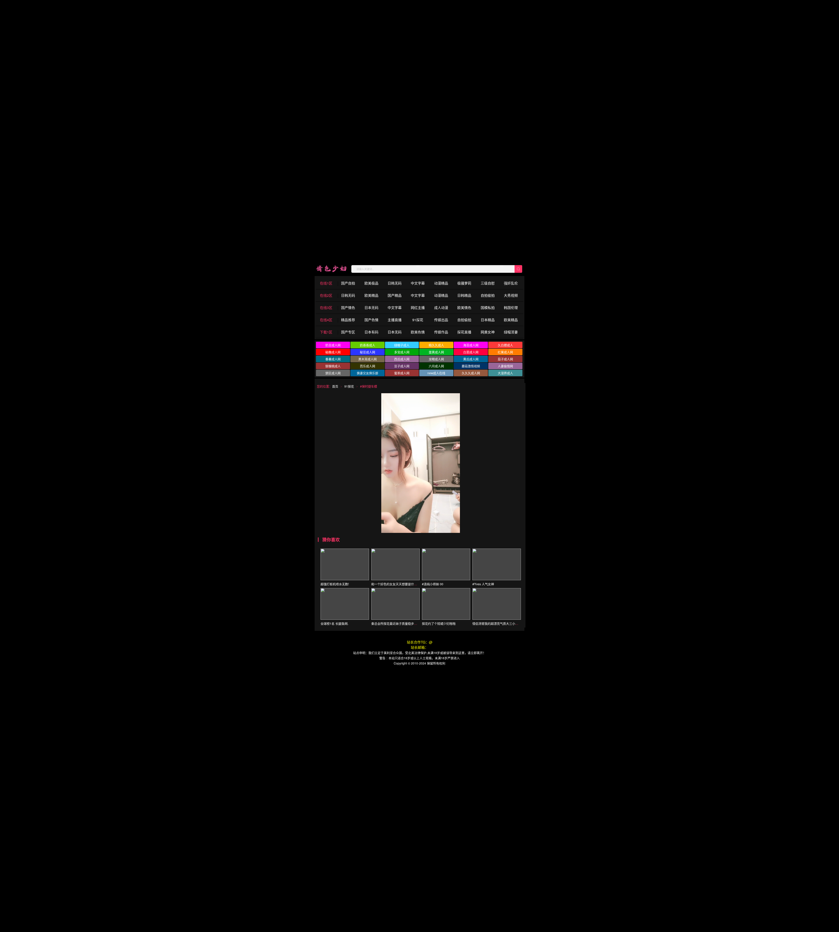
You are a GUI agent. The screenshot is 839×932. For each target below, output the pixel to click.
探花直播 (464, 332)
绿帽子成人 (401, 345)
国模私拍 (488, 307)
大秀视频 (511, 295)
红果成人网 (505, 352)
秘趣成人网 (333, 352)
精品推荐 (348, 319)
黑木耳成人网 (367, 359)
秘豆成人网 (367, 352)
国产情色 (348, 307)
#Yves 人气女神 (483, 584)
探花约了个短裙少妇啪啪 (439, 623)
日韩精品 (464, 295)
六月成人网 (436, 366)
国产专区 (348, 332)
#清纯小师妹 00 (432, 584)
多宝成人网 (401, 352)
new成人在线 (436, 373)
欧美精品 (371, 295)
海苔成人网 (470, 345)
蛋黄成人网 (436, 352)
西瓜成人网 (401, 359)
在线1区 (326, 283)
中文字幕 (418, 283)
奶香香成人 (367, 345)
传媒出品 (441, 319)
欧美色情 (418, 332)
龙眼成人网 (436, 359)
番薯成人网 (333, 359)
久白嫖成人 (505, 345)
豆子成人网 (401, 366)
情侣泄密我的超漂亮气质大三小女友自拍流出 (503, 623)
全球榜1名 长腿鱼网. (334, 623)
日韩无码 (395, 283)
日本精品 (488, 319)
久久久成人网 (471, 373)
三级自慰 (488, 283)
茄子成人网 (505, 359)
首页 (335, 386)
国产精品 (395, 295)
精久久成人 (436, 345)
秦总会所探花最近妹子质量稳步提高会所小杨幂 (403, 623)
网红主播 (418, 307)
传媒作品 (441, 332)
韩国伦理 (511, 307)
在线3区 (326, 307)
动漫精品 (441, 283)
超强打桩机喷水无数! (335, 584)
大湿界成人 (505, 373)
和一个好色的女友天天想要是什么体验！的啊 (401, 584)
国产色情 (371, 319)
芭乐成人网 (367, 366)
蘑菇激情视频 (471, 366)
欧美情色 (464, 307)
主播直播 (395, 319)
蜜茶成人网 (401, 373)
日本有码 (371, 332)
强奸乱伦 (511, 283)
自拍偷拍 (488, 295)
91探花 (417, 319)
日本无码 (371, 307)
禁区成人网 (333, 373)
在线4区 (326, 319)
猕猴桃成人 (333, 366)
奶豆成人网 (333, 345)
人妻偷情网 (505, 366)
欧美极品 (371, 283)
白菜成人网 (470, 352)
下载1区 (326, 332)
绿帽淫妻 (511, 332)
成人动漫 (441, 307)
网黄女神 (488, 332)
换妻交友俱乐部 (367, 373)
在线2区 (326, 295)
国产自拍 (348, 283)
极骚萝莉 (464, 283)
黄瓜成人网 (470, 359)
